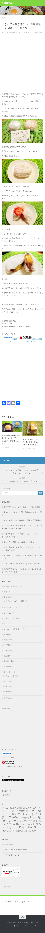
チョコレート (27, 814)
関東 (7, 692)
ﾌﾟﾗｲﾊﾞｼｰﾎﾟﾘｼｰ (9, 887)
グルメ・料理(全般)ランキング (13, 766)
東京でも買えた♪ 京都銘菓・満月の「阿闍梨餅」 (23, 520)
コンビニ (7, 613)
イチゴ (9, 811)
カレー (8, 814)
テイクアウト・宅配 (11, 618)
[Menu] (42, 3)
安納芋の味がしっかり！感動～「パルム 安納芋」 (23, 507)
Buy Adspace (8, 844)
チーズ (10, 817)
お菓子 (6, 592)
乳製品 (6, 634)
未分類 (6, 645)
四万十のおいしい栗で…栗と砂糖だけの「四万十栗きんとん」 (31, 442)
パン (5, 624)
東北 (7, 686)
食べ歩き (7, 672)
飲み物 (6, 698)
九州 (7, 681)
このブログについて (11, 855)
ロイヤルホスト (21, 829)
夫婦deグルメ (8, 3)
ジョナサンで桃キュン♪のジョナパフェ (19, 542)
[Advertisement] (22, 64)
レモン (14, 828)
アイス (6, 597)
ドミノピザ (23, 818)
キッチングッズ (10, 608)
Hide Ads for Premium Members (15, 850)
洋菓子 (6, 650)
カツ (20, 811)
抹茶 (11, 830)
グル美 (6, 32)
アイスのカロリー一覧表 (15, 601)
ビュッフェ (25, 824)
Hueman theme (34, 926)
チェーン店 (10, 676)
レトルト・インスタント (13, 629)
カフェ (33, 811)
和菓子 (4, 18)
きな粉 (18, 808)
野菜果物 (7, 666)
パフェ (10, 824)
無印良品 (25, 831)
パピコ (40, 821)
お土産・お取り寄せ (11, 586)
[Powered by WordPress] (14, 926)
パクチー (30, 821)
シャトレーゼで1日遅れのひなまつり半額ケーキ (22, 564)
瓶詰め (6, 656)
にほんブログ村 (8, 757)
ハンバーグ (15, 820)
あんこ (8, 807)
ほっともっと (31, 807)
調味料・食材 (9, 661)
